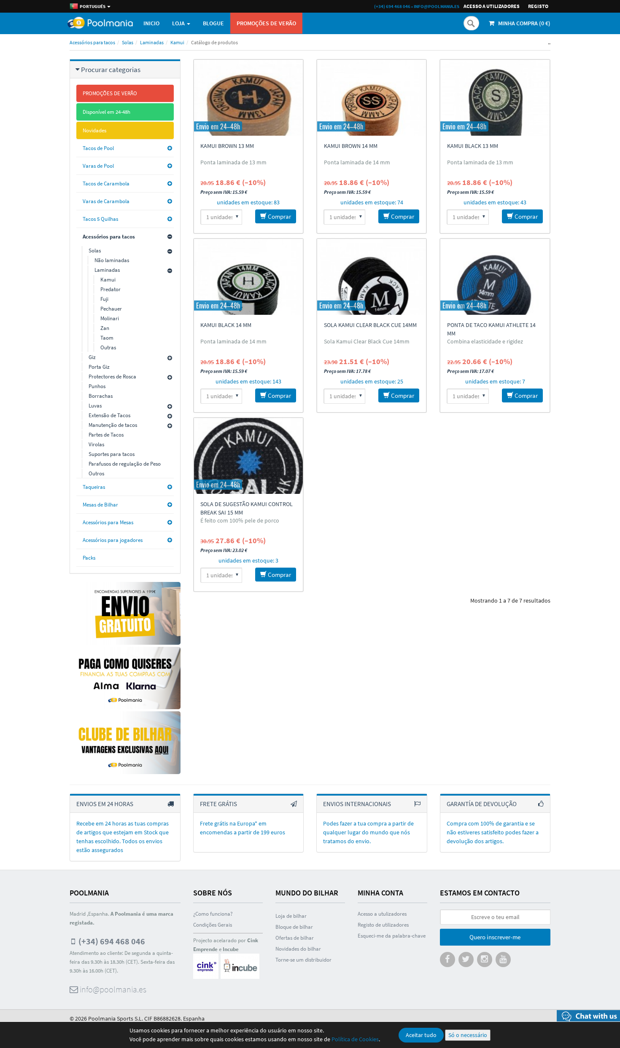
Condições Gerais (212, 924)
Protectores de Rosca (112, 376)
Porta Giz (99, 366)
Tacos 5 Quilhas (100, 218)
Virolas (96, 444)
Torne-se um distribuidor (303, 959)
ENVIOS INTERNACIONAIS (357, 804)
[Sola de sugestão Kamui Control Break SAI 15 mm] (248, 456)
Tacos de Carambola (106, 183)
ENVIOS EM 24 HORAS (104, 804)
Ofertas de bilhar (294, 937)
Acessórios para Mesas (108, 522)
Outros (96, 473)
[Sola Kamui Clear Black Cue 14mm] (371, 277)
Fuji (104, 299)
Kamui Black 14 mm (225, 325)
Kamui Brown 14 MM (350, 146)
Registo (538, 6)
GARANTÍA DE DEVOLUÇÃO (482, 804)
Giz (92, 357)
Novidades (94, 130)
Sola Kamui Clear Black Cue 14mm (370, 325)
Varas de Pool (98, 165)
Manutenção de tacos (113, 425)
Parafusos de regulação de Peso (125, 463)
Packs (89, 557)
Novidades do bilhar (298, 948)
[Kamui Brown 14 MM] (371, 98)
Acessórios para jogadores (113, 540)
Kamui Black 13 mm (472, 146)
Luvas (95, 405)
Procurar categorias (110, 69)
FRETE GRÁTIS (218, 804)
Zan (104, 328)
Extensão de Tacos (109, 415)
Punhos (97, 386)
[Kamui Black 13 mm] (494, 98)
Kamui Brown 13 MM (227, 146)
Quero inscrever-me (494, 937)
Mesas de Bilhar (100, 504)
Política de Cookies (355, 1039)
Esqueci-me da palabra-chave (392, 935)
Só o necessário (467, 1035)
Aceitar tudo (421, 1035)
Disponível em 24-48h (106, 111)
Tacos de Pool (98, 148)
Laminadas (152, 42)
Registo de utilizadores (383, 924)
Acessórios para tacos (92, 42)
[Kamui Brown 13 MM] (248, 98)
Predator (110, 289)
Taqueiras (94, 486)
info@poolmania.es (436, 6)
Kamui (177, 42)
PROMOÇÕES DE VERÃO (266, 23)
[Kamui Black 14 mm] (248, 277)
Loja (179, 23)
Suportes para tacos (112, 454)
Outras (108, 347)
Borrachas (101, 395)
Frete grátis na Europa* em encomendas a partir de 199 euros (242, 828)
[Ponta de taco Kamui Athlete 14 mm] (494, 277)
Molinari (109, 318)
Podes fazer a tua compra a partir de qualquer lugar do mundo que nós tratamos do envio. (368, 832)
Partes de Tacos (106, 434)
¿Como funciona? (213, 913)
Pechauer (111, 308)
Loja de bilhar (291, 915)
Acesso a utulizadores (382, 913)
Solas (127, 42)
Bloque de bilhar (294, 926)
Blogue (213, 23)
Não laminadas (111, 260)
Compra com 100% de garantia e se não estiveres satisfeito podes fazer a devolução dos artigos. (493, 832)
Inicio (151, 23)
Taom (106, 337)
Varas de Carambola (106, 201)
